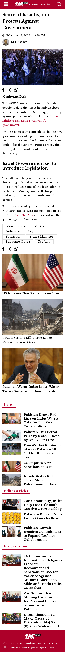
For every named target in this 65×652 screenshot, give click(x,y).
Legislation (36, 231)
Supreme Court (18, 241)
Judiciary (13, 231)
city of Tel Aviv (23, 215)
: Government (16, 226)
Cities (39, 226)
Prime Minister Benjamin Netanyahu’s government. (30, 121)
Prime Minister (41, 236)
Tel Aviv (44, 241)
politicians (14, 236)
